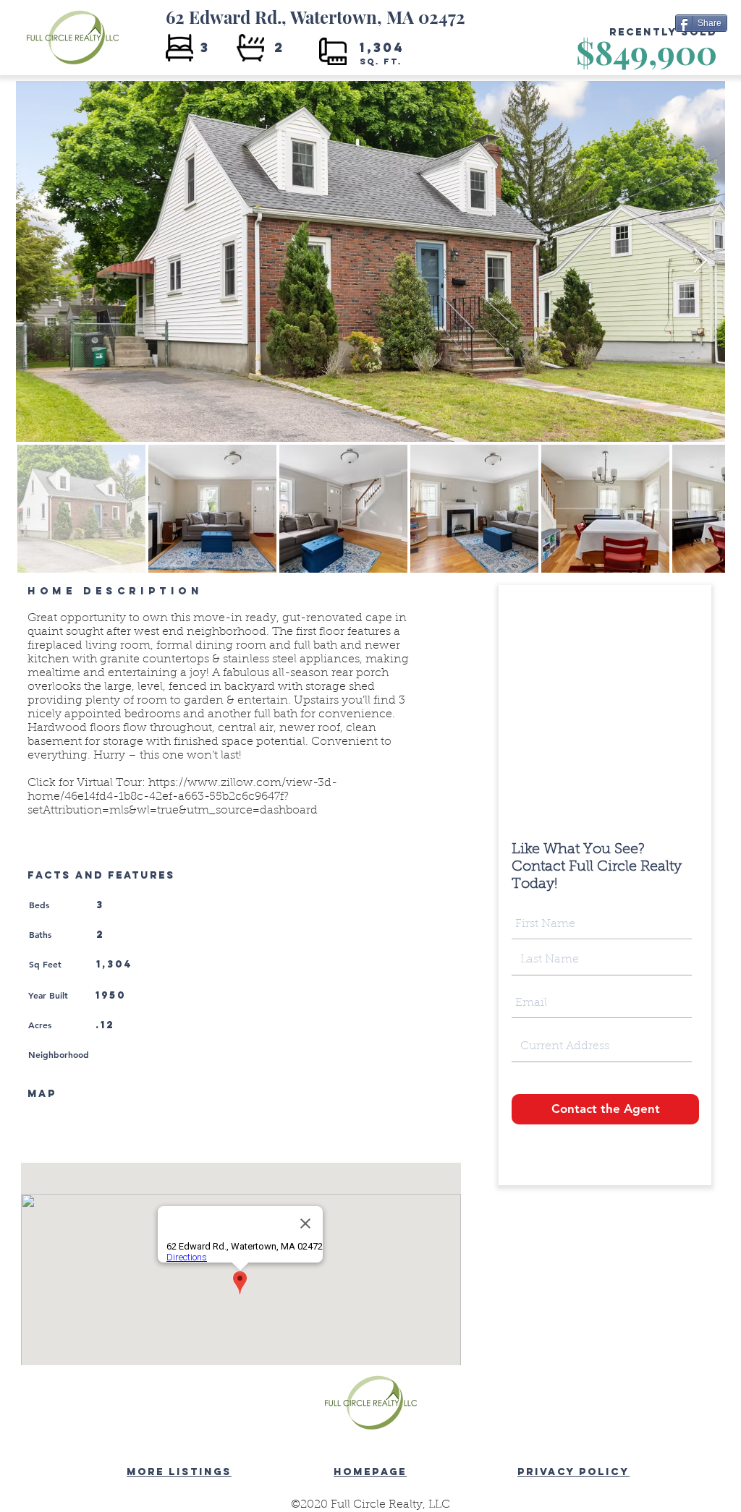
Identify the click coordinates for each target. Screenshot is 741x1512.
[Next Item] (700, 261)
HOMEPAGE (370, 1472)
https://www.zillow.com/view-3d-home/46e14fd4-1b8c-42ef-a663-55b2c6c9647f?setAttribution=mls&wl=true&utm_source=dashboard (182, 796)
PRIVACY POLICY (573, 1472)
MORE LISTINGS (179, 1472)
